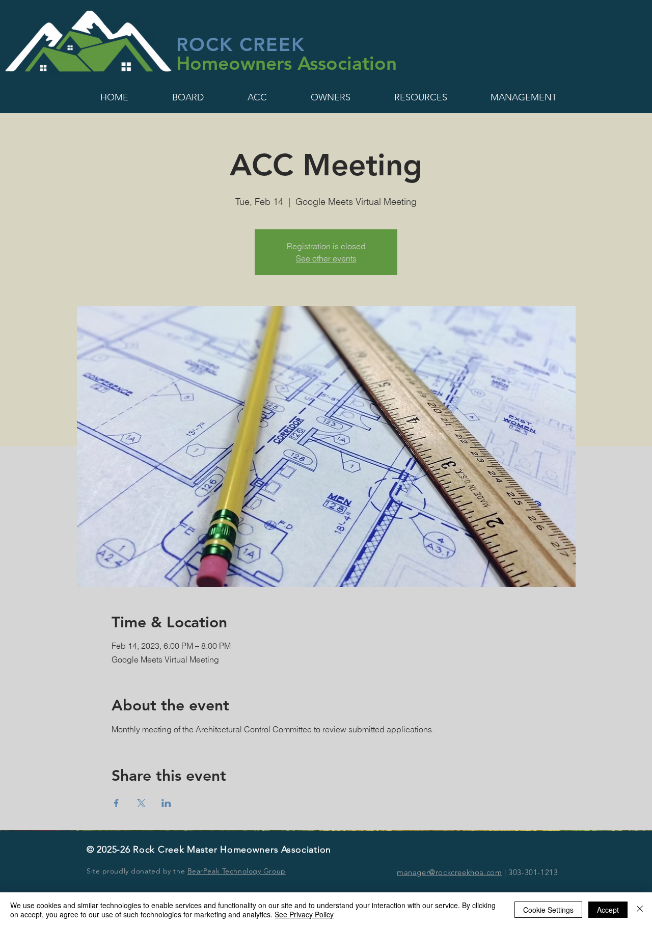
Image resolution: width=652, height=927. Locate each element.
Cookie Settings (548, 910)
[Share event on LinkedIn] (166, 803)
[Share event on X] (141, 803)
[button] (114, 97)
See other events (326, 258)
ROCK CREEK (240, 44)
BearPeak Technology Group (236, 871)
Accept (608, 910)
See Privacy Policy (304, 914)
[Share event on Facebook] (116, 803)
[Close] (640, 909)
